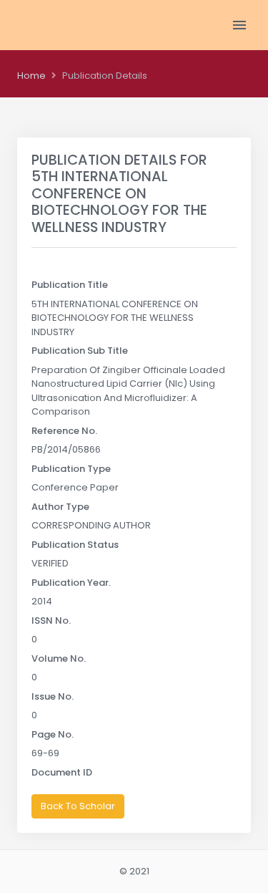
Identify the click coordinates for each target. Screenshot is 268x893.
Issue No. (52, 696)
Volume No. (58, 658)
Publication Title (69, 284)
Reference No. (64, 431)
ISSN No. (51, 620)
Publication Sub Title (79, 350)
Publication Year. (71, 582)
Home (31, 75)
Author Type (60, 506)
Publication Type (71, 469)
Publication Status (75, 544)
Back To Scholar (78, 806)
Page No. (52, 734)
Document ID (61, 772)
